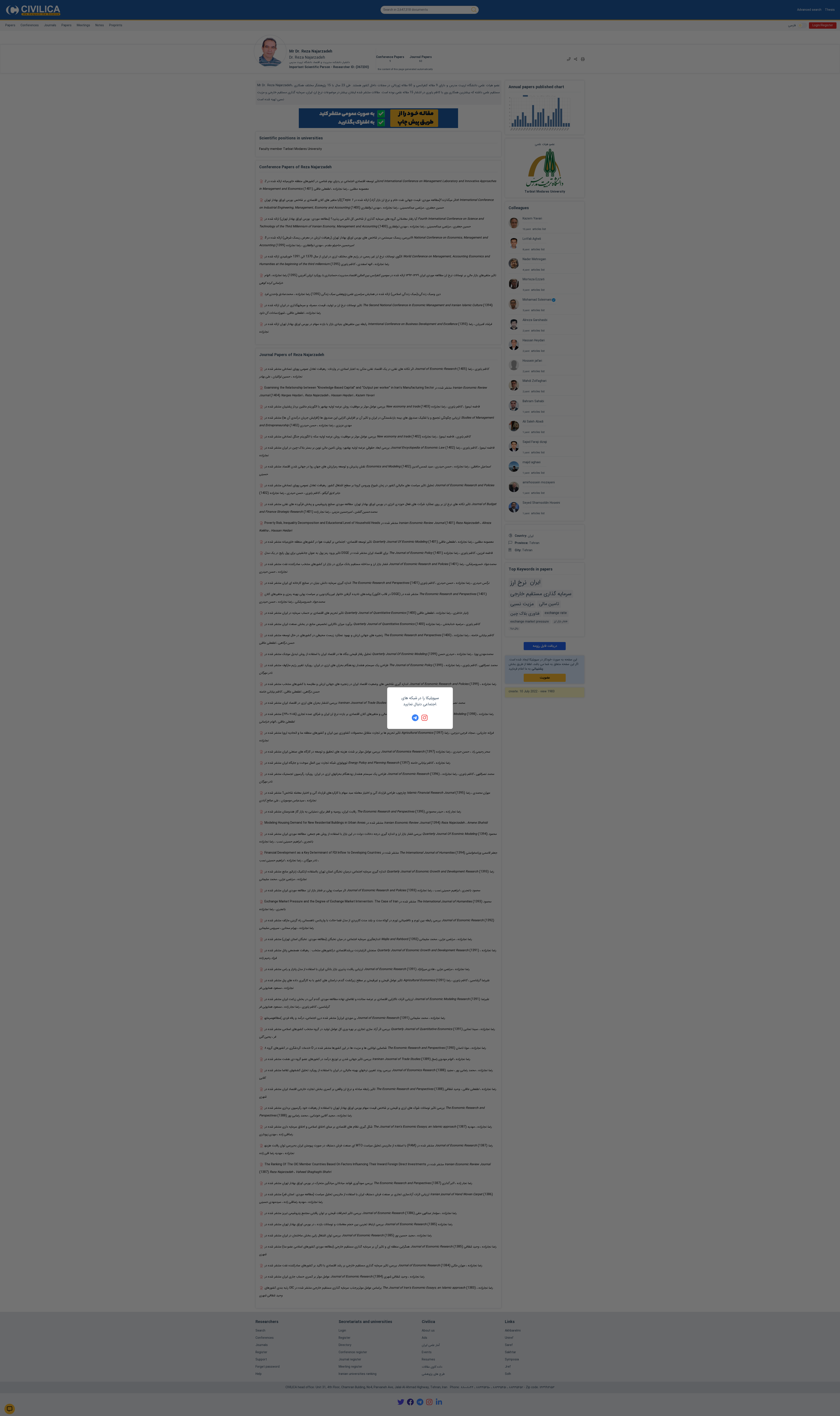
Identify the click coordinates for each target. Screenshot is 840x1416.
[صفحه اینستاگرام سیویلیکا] (424, 717)
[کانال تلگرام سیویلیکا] (415, 717)
